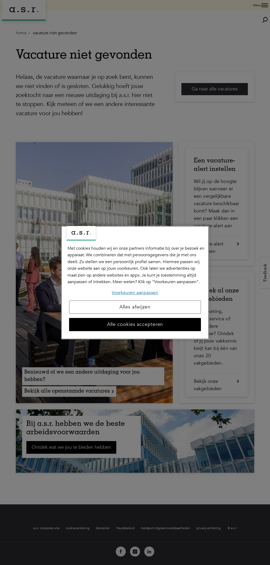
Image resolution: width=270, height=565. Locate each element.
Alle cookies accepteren (135, 324)
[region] (135, 282)
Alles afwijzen (135, 307)
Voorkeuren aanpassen (135, 293)
